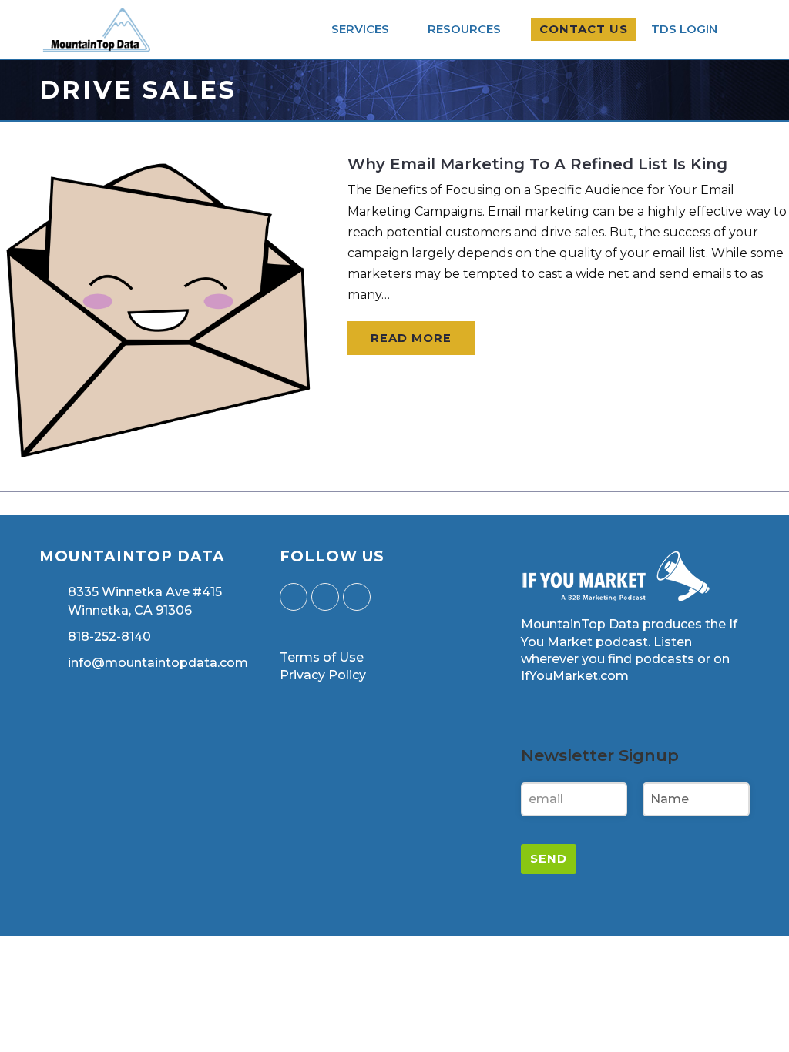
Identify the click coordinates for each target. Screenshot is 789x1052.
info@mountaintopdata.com (158, 662)
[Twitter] (293, 597)
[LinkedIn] (357, 597)
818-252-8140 (109, 636)
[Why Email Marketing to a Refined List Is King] (158, 458)
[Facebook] (325, 597)
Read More (411, 338)
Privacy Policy (323, 675)
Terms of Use (322, 657)
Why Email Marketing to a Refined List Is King (537, 164)
